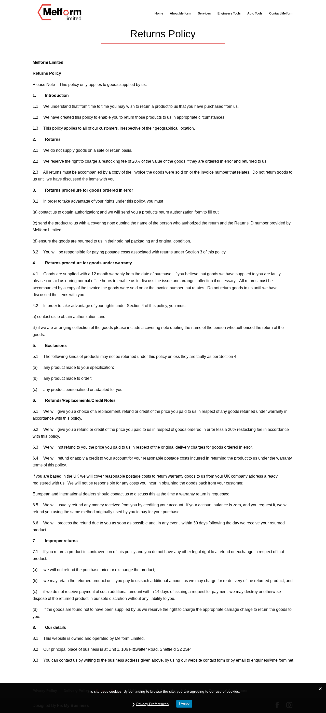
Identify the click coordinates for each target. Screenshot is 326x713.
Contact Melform (281, 13)
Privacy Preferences (152, 704)
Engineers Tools (229, 13)
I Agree (184, 703)
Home (159, 13)
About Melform (180, 13)
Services (204, 13)
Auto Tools (255, 13)
